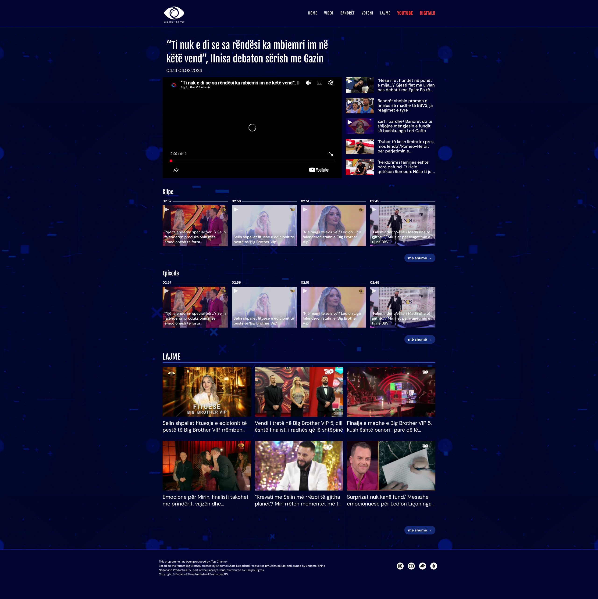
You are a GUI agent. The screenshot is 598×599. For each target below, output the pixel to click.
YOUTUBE (405, 13)
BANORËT (347, 13)
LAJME (385, 13)
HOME (312, 13)
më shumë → (420, 258)
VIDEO (328, 13)
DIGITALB (427, 13)
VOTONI (367, 13)
